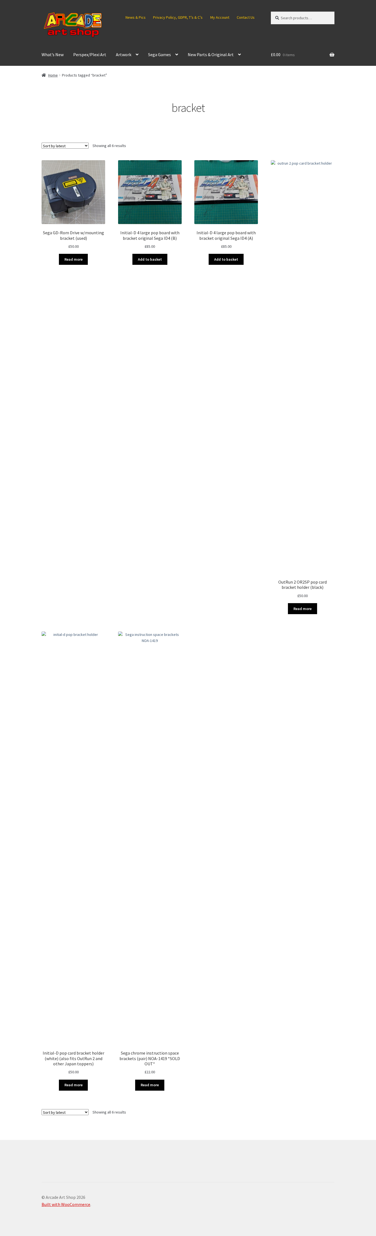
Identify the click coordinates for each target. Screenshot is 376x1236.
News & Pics (136, 17)
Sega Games (159, 54)
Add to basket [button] (150, 259)
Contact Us (246, 17)
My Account (219, 17)
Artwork (123, 54)
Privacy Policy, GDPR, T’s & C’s (178, 17)
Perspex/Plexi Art (89, 54)
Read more (73, 259)
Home (53, 75)
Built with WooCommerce (66, 1204)
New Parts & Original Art (211, 54)
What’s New (53, 54)
